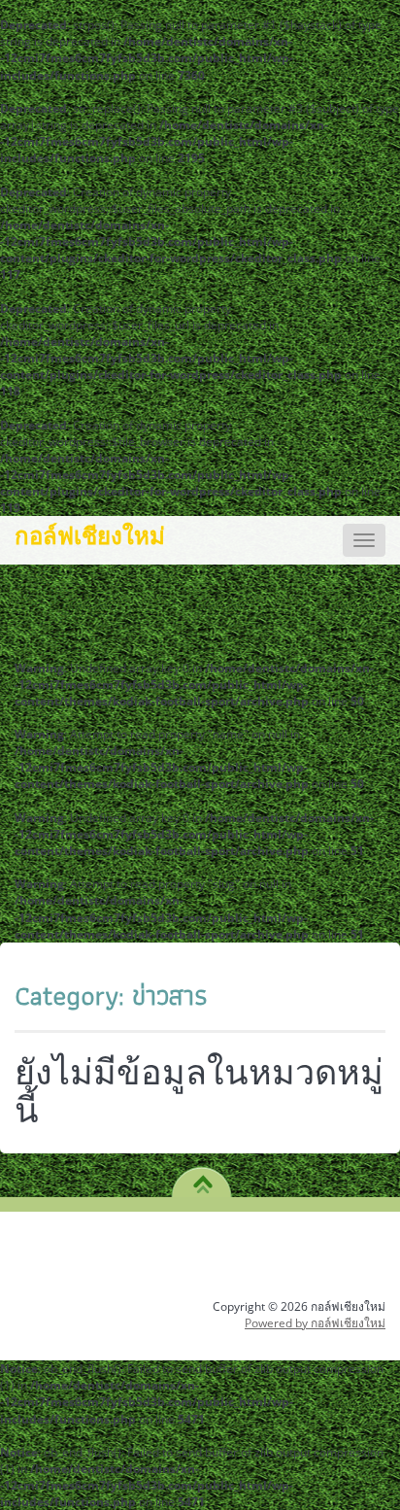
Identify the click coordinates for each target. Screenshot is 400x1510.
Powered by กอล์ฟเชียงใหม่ (315, 1323)
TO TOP (202, 1177)
